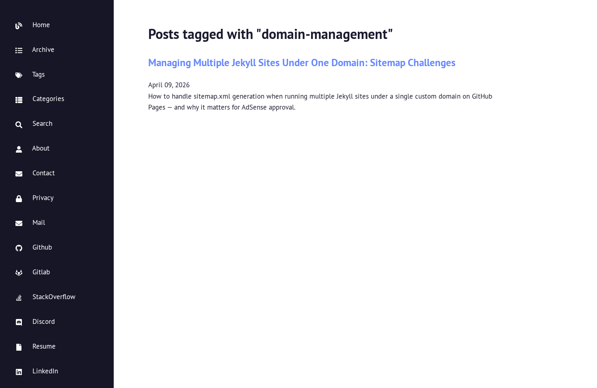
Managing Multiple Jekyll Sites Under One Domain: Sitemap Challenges (302, 62)
